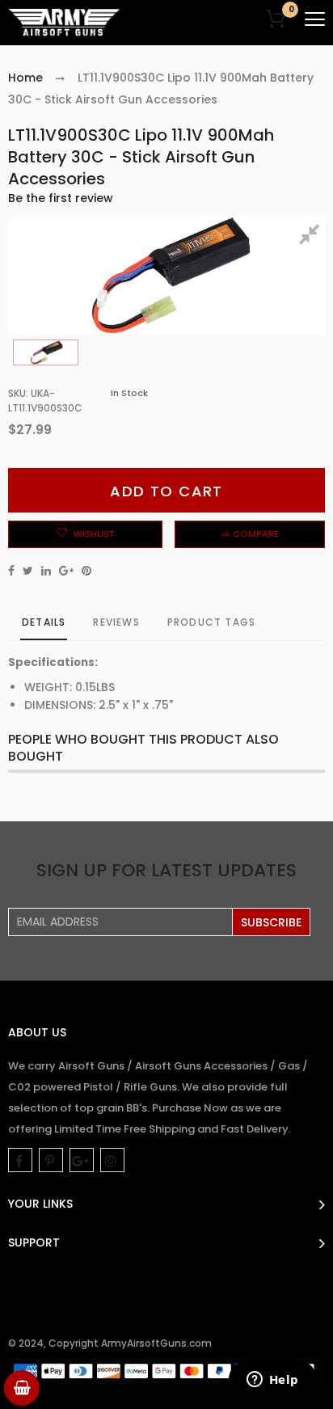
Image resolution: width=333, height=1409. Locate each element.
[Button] (315, 19)
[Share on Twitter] (28, 571)
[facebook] (20, 1160)
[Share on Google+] (66, 571)
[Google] (82, 1160)
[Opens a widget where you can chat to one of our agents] (272, 1380)
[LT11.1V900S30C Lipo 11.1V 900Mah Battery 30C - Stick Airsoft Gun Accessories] (45, 352)
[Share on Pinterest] (86, 571)
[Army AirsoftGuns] (64, 22)
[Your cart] (22, 1388)
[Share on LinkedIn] (46, 571)
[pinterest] (51, 1160)
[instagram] (112, 1160)
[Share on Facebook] (11, 571)
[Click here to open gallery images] (312, 237)
